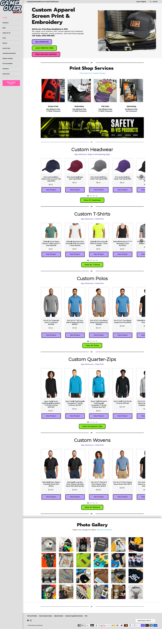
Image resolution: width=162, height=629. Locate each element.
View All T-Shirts (92, 265)
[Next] (141, 176)
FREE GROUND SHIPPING (46, 54)
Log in (138, 1)
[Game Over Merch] (11, 6)
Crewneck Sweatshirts (9, 53)
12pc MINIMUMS (42, 42)
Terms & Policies (32, 616)
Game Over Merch (37, 625)
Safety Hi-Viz (6, 33)
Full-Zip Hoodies (8, 63)
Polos (4, 38)
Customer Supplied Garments (74, 616)
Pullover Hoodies (8, 58)
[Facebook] (28, 621)
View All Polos (92, 345)
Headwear (6, 22)
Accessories (6, 74)
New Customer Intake (45, 616)
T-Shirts (5, 17)
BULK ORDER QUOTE (11, 83)
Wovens (5, 43)
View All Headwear (92, 200)
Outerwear (6, 68)
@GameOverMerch (104, 529)
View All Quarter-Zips (92, 426)
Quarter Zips (6, 48)
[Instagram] (30, 621)
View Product (51, 190)
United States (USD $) (144, 621)
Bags (4, 28)
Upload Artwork (58, 616)
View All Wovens (92, 507)
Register (143, 1)
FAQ (86, 616)
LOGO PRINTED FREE (44, 48)
